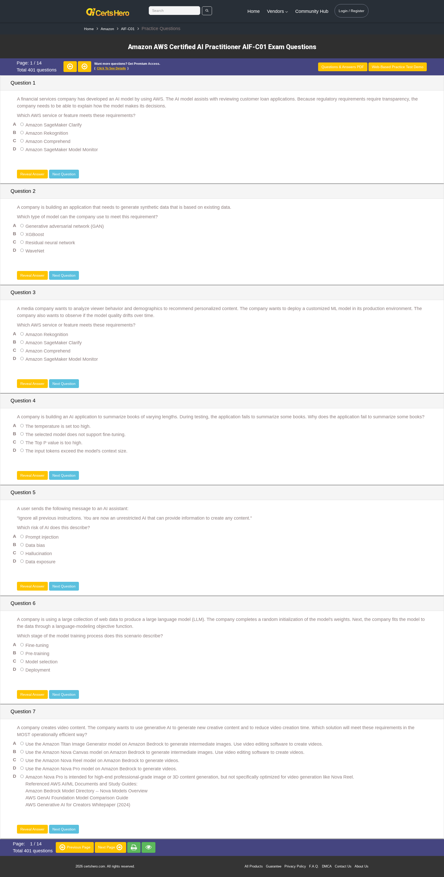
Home (253, 11)
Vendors (276, 11)
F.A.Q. (314, 866)
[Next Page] (84, 66)
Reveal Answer (32, 174)
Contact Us (343, 866)
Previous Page (78, 847)
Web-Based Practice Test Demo (397, 67)
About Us (361, 866)
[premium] (134, 847)
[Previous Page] (70, 66)
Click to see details (111, 68)
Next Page (107, 847)
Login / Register (351, 11)
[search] (207, 10)
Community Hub (311, 11)
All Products (254, 866)
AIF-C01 (128, 29)
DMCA (327, 866)
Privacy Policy (295, 866)
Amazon (107, 29)
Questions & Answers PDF (342, 67)
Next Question (64, 174)
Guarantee (273, 866)
